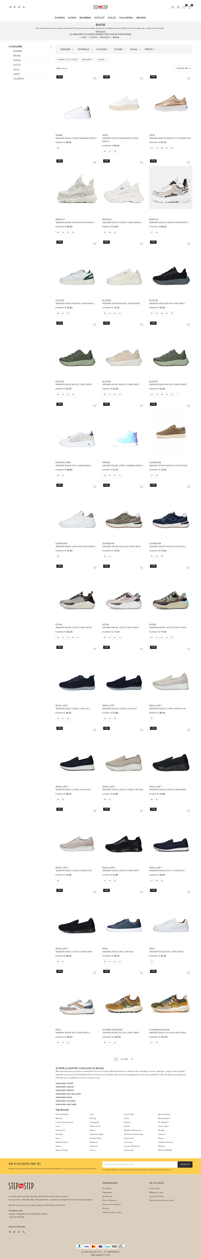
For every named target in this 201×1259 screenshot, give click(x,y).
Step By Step (112, 1074)
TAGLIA (133, 49)
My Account (156, 1183)
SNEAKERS (105, 37)
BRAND (141, 17)
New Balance (164, 1118)
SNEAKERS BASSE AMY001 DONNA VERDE (168, 384)
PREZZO (149, 49)
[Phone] (23, 1232)
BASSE (116, 37)
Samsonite (129, 1150)
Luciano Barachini (132, 1146)
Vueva (160, 1138)
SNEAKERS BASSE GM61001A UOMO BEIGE (168, 465)
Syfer (107, 1255)
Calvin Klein (163, 1126)
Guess (58, 1146)
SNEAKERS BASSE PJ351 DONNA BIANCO (74, 465)
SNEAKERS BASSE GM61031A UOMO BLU (167, 546)
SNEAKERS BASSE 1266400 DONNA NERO (167, 790)
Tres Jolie (128, 1142)
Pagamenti (107, 1192)
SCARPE (93, 37)
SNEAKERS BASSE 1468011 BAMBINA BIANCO (122, 465)
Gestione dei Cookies (112, 1212)
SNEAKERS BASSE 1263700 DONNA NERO (74, 952)
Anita (126, 1118)
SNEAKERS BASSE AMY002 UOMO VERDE (74, 384)
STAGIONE (102, 49)
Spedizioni (107, 1196)
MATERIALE (83, 49)
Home (84, 37)
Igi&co (93, 1130)
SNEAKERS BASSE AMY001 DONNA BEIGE (120, 384)
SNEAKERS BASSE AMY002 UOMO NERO (167, 303)
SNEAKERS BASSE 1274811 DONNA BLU (73, 790)
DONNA (60, 17)
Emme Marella (62, 1114)
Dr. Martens (163, 1122)
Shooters (94, 1146)
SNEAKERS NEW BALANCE (68, 1094)
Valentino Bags (97, 1134)
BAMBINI (85, 17)
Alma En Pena (62, 1150)
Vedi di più (100, 31)
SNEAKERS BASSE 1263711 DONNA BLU (167, 871)
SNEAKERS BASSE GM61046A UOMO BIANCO (76, 546)
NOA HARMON (165, 1150)
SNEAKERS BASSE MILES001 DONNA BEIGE (121, 303)
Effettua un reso (156, 1192)
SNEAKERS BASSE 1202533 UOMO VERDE (167, 627)
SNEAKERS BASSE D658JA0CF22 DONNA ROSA (170, 138)
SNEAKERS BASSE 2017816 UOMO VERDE (120, 1033)
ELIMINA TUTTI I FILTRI (67, 59)
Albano (127, 1122)
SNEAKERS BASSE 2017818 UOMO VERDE (167, 1033)
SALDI (112, 17)
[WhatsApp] (19, 1232)
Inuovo (93, 1150)
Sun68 (161, 1130)
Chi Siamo (107, 1188)
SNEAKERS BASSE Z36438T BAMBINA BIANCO (76, 138)
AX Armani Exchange (133, 1134)
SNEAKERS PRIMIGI (65, 1090)
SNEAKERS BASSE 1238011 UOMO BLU (119, 709)
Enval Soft (60, 1130)
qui (170, 1169)
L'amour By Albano (64, 1122)
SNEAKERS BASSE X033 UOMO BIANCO (73, 1033)
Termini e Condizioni (111, 1204)
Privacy (105, 1208)
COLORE (118, 49)
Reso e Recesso (109, 1200)
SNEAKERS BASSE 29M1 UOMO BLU (118, 952)
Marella (59, 1118)
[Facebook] (10, 1232)
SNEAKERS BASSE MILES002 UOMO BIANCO (75, 303)
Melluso (162, 1146)
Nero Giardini (164, 1114)
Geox (58, 1138)
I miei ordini (154, 1188)
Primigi (93, 1118)
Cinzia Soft (129, 1114)
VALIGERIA (126, 17)
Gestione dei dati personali (161, 1200)
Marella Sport (62, 1142)
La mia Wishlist (156, 1196)
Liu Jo (58, 1126)
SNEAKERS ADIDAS (65, 1087)
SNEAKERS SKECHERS (66, 1104)
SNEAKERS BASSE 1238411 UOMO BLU (73, 709)
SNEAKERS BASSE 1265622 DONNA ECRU (74, 871)
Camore (161, 1134)
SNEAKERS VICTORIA (66, 1101)
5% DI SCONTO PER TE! (25, 1164)
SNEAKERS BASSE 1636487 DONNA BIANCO (121, 222)
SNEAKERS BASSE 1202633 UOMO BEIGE (74, 627)
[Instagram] (14, 1232)
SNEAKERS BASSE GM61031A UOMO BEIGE (121, 546)
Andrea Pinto (96, 1138)
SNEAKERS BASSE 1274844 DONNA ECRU (167, 709)
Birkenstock (95, 1126)
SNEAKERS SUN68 (64, 1083)
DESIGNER (65, 49)
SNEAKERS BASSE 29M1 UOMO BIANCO (166, 952)
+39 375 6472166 (16, 1217)
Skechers (94, 1142)
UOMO (72, 17)
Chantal (59, 1134)
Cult (91, 1114)
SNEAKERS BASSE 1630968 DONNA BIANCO (75, 222)
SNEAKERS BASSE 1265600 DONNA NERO (120, 871)
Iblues (127, 1126)
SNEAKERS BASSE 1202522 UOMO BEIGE (120, 627)
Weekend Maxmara (132, 1130)
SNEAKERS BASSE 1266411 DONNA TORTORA (122, 790)
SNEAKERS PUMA (64, 1097)
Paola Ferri (129, 1138)
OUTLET (99, 17)
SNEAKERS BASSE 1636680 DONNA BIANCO (168, 222)
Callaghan (94, 1122)
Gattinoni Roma (165, 1142)
